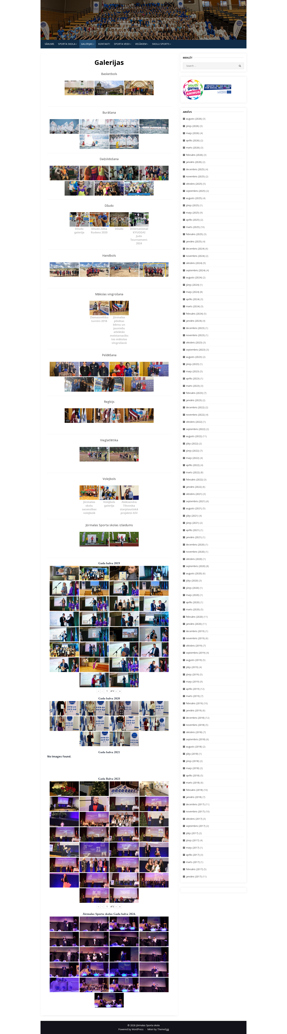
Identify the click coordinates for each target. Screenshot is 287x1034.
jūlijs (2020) (192, 580)
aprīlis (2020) (193, 602)
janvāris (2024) (194, 320)
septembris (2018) (195, 739)
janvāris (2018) (194, 797)
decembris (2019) (195, 631)
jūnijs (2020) (192, 587)
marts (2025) (193, 227)
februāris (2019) (194, 703)
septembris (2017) (195, 825)
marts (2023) (193, 385)
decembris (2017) (195, 804)
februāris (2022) (194, 479)
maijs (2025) (192, 212)
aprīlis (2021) (193, 530)
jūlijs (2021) (192, 515)
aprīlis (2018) (193, 775)
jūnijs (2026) (192, 126)
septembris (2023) (195, 349)
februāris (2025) (194, 234)
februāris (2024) (194, 313)
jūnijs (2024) (192, 284)
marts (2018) (193, 782)
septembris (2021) (195, 501)
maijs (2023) (192, 371)
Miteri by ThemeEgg (158, 1029)
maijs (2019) (192, 681)
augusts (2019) (194, 660)
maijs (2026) (192, 133)
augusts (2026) (194, 118)
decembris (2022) (195, 407)
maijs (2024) (192, 291)
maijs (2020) (192, 595)
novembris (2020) (195, 551)
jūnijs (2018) (192, 761)
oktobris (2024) (194, 263)
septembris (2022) (195, 429)
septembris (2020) (195, 566)
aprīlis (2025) (193, 219)
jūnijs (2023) (192, 364)
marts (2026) (193, 147)
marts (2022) (193, 472)
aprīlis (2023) (193, 378)
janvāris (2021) (194, 537)
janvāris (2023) (194, 400)
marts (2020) (193, 609)
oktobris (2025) (194, 183)
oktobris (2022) (194, 421)
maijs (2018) (192, 768)
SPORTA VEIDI (122, 43)
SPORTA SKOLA (66, 43)
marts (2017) (193, 862)
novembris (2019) (195, 638)
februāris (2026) (194, 154)
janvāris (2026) (194, 162)
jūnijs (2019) (192, 674)
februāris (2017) (194, 869)
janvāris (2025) (194, 241)
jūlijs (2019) (192, 667)
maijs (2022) (192, 458)
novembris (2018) (195, 724)
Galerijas (87, 43)
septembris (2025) (195, 190)
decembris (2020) (195, 544)
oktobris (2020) (194, 559)
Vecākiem (140, 43)
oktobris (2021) (194, 494)
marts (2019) (193, 696)
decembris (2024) (195, 248)
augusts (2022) (194, 436)
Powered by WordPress (131, 1029)
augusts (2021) (194, 508)
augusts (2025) (194, 198)
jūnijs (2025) (192, 205)
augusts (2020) (194, 573)
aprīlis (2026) (193, 140)
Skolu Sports (160, 43)
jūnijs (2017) (192, 840)
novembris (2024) (195, 255)
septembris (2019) (195, 652)
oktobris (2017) (194, 818)
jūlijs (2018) (192, 753)
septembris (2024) (195, 270)
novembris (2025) (195, 176)
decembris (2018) (195, 717)
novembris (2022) (195, 414)
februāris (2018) (194, 789)
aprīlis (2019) (193, 688)
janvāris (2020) (194, 623)
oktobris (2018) (194, 732)
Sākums (49, 43)
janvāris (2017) (194, 876)
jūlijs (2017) (192, 833)
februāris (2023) (194, 392)
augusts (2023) (194, 356)
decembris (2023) (195, 328)
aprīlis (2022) (193, 465)
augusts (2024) (194, 277)
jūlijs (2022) (192, 443)
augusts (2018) (194, 746)
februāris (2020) (194, 616)
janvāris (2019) (194, 710)
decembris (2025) (195, 169)
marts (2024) (193, 306)
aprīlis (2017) (193, 854)
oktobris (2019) (194, 645)
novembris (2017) (195, 811)
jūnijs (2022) (192, 450)
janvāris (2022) (194, 486)
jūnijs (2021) (192, 522)
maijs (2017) (192, 847)
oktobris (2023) (194, 342)
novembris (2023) (195, 335)
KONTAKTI (104, 43)
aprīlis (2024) (193, 299)
